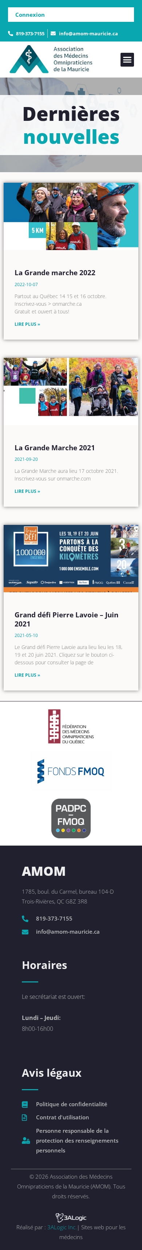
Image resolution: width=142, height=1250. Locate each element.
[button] (127, 60)
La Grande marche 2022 (55, 272)
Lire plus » (27, 324)
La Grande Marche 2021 (55, 447)
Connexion (30, 14)
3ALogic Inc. (62, 1227)
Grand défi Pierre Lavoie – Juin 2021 (66, 619)
